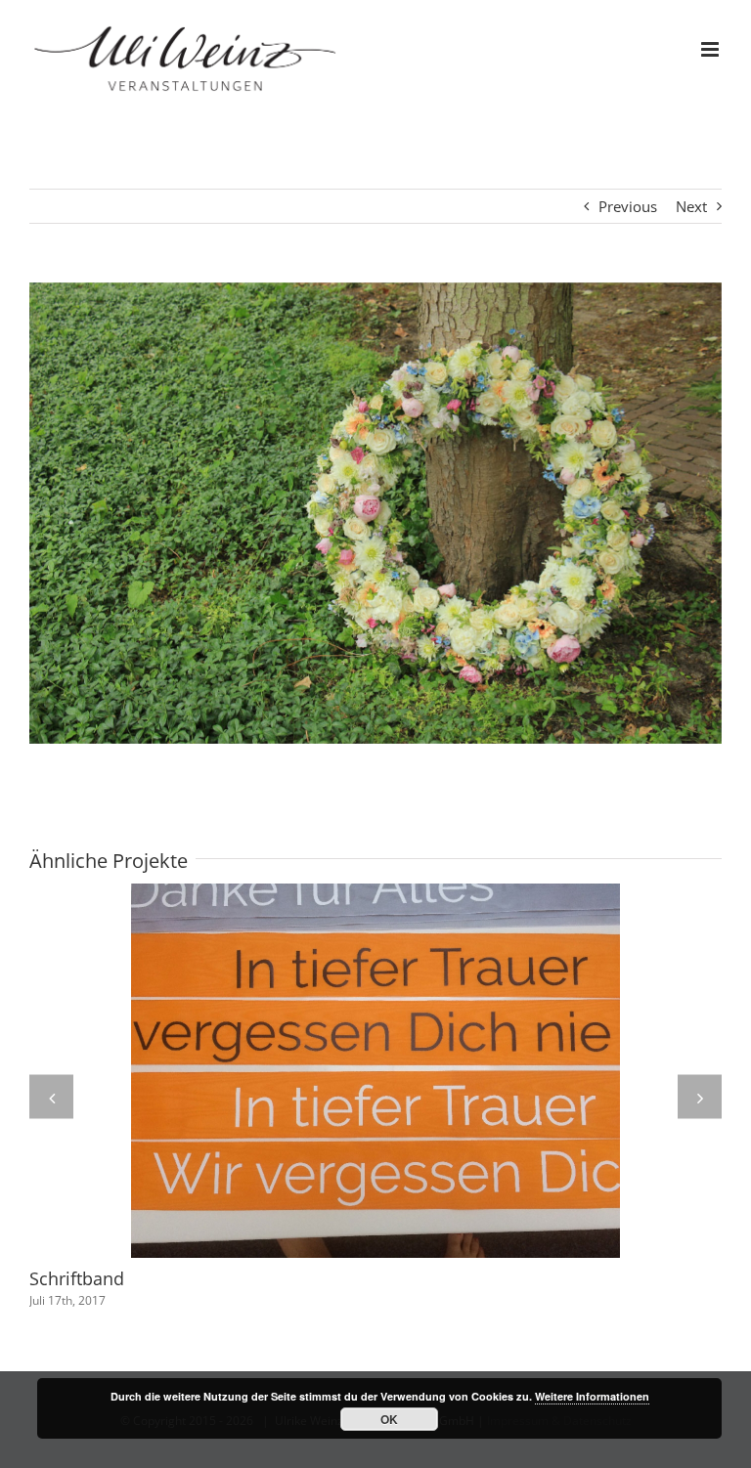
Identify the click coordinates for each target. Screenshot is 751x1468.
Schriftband (76, 1278)
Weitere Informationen (592, 1396)
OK (389, 1419)
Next (691, 206)
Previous (627, 206)
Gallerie (375, 1071)
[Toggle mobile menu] (711, 49)
